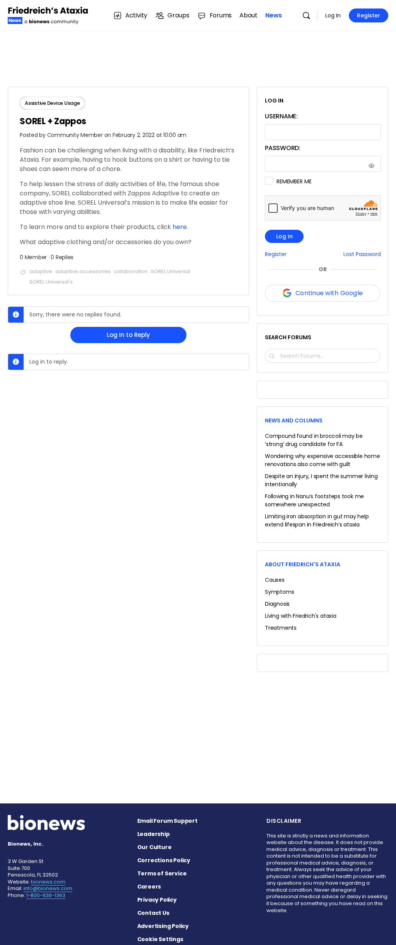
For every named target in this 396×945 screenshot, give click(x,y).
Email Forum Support (167, 821)
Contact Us (153, 913)
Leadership (153, 834)
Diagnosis (277, 604)
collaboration (131, 271)
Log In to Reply (128, 335)
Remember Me (294, 181)
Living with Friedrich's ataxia (300, 616)
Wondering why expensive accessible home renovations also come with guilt (322, 460)
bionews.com (48, 881)
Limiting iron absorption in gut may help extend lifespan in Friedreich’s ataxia (317, 520)
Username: (281, 116)
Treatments (281, 628)
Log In (333, 15)
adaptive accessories (83, 271)
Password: (282, 148)
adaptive (40, 271)
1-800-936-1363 (45, 895)
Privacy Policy (157, 900)
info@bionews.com (48, 888)
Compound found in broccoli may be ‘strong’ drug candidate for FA (314, 440)
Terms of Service (162, 873)
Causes (275, 580)
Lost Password (362, 254)
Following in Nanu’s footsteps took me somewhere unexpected (314, 500)
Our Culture (154, 847)
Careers (149, 886)
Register (368, 15)
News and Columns (294, 420)
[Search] (306, 15)
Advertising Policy (163, 926)
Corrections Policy (163, 860)
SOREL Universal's (51, 281)
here (179, 226)
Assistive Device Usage (52, 103)
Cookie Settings (160, 939)
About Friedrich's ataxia (302, 564)
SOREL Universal (170, 271)
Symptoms (279, 592)
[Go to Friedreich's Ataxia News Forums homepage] (48, 14)
